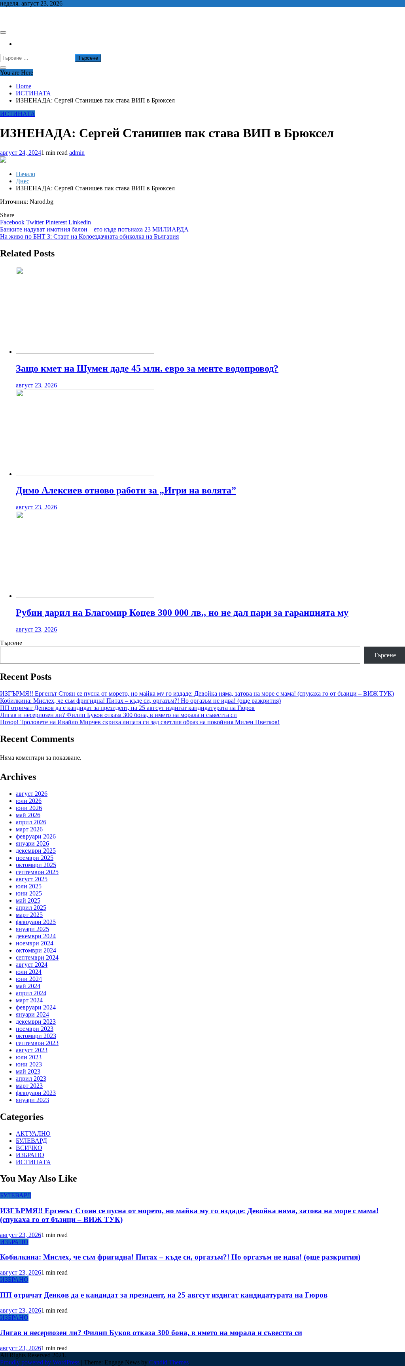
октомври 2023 (36, 1035)
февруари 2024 (36, 1007)
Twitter (35, 222)
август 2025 (31, 879)
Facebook (13, 222)
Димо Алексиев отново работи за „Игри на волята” (126, 490)
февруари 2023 (36, 1092)
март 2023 (29, 1085)
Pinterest (56, 222)
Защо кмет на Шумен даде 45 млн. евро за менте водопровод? (147, 368)
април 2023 (31, 1078)
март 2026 (29, 829)
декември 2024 (36, 936)
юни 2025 (29, 893)
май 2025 (28, 900)
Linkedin (79, 222)
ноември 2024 (34, 943)
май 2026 (28, 815)
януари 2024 (32, 1014)
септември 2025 (37, 872)
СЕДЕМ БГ (15, 16)
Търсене (11, 642)
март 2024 (29, 1000)
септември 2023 (37, 1043)
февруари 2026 (36, 836)
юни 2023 (29, 1064)
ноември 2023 (34, 1028)
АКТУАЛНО (33, 1133)
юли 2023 (29, 1057)
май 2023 (28, 1071)
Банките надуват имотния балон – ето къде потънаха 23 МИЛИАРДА (94, 229)
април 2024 (31, 993)
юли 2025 (29, 886)
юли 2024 (29, 971)
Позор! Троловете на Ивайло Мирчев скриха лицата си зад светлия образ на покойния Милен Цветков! (140, 722)
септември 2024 (37, 957)
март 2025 (29, 914)
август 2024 (31, 964)
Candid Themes (169, 1362)
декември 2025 (36, 850)
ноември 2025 (34, 857)
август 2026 (31, 793)
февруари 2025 (36, 921)
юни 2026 (29, 807)
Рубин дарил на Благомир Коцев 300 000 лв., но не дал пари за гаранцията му (182, 612)
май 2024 (28, 986)
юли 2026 (29, 800)
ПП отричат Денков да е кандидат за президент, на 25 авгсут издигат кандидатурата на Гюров (127, 707)
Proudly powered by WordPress (40, 1362)
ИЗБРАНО (30, 1155)
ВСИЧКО (29, 1147)
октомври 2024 (36, 950)
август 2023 (31, 1050)
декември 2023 (36, 1021)
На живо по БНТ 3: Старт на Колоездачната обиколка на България (89, 236)
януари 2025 (32, 929)
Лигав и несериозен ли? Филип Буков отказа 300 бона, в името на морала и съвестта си (118, 714)
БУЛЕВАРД (31, 1140)
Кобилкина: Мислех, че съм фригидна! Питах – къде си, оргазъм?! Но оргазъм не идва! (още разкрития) (140, 700)
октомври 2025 (36, 864)
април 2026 (31, 822)
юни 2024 (29, 978)
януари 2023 (32, 1100)
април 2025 (31, 907)
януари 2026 (32, 843)
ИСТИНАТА (17, 113)
